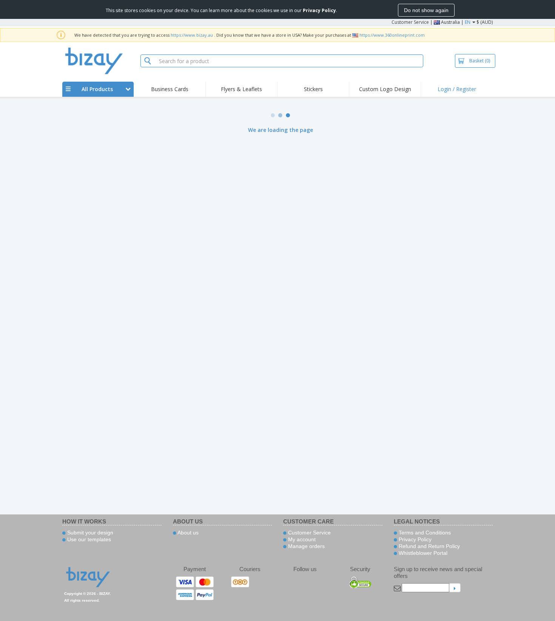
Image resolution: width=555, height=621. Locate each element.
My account (301, 539)
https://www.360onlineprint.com (392, 35)
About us (187, 533)
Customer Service (410, 22)
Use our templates (88, 539)
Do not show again (426, 10)
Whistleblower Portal (422, 553)
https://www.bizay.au (192, 35)
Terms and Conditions (424, 533)
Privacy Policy (414, 539)
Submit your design (89, 533)
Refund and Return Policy (428, 546)
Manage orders (306, 546)
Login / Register (457, 89)
